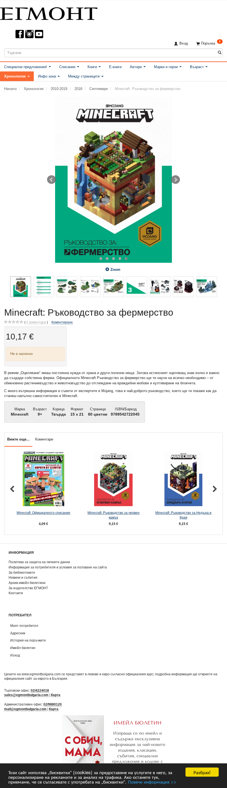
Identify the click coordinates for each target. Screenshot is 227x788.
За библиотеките (22, 572)
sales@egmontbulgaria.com (26, 695)
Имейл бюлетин (22, 648)
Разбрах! (202, 772)
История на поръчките (28, 640)
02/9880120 (52, 704)
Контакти (16, 593)
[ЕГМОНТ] (48, 12)
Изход (15, 655)
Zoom (115, 269)
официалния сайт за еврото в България (35, 678)
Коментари (44, 439)
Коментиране (62, 322)
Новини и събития (23, 577)
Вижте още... (18, 439)
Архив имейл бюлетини (27, 582)
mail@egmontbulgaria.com (25, 709)
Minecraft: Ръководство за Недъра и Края (183, 515)
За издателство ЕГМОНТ (28, 588)
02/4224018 (40, 690)
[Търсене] (219, 52)
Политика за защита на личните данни (39, 562)
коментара (36, 322)
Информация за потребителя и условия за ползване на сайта (58, 567)
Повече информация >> (152, 781)
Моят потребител (24, 625)
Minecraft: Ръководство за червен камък (113, 515)
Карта (55, 695)
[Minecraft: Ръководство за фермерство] (113, 180)
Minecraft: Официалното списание (43, 512)
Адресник (17, 633)
